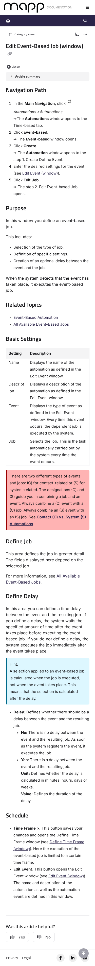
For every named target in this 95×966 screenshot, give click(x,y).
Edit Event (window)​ (40, 173)
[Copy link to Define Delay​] (46, 597)
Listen (15, 66)
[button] (84, 953)
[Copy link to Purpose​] (34, 209)
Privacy (12, 957)
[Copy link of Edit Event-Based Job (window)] (10, 54)
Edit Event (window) (66, 876)
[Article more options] (85, 34)
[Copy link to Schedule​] (36, 816)
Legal (26, 957)
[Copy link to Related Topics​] (50, 305)
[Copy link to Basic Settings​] (49, 339)
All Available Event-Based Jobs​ (41, 324)
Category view (24, 34)
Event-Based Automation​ (35, 317)
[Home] (38, 8)
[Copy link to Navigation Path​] (54, 90)
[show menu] (87, 8)
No (48, 936)
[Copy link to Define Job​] (39, 542)
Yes (21, 936)
